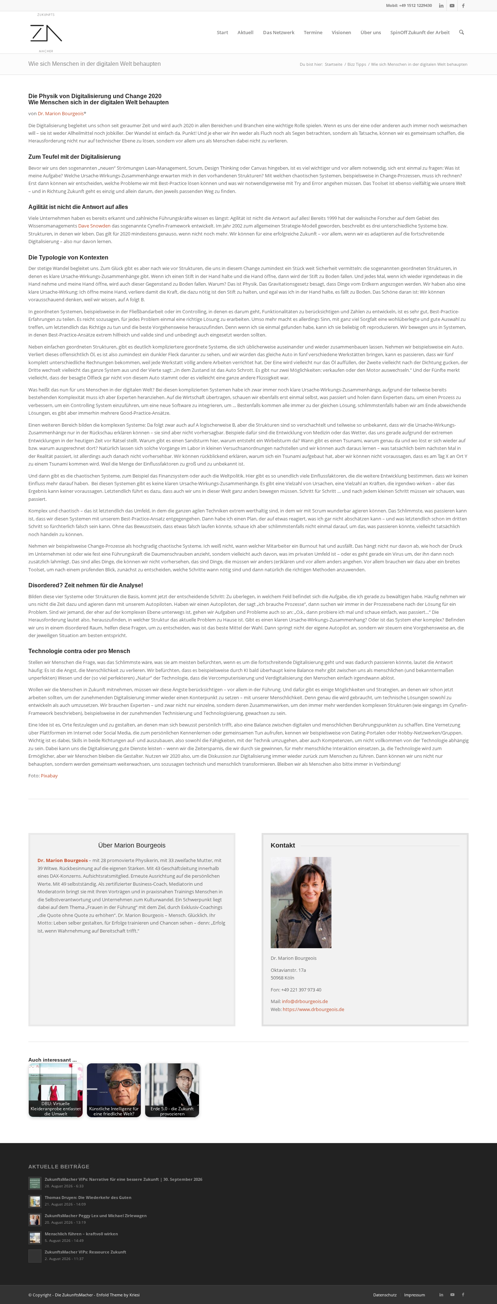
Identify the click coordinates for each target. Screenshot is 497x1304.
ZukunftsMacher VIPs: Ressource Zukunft (85, 1252)
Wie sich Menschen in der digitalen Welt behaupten (94, 64)
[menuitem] (222, 32)
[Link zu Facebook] (463, 5)
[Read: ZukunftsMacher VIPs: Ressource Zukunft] (34, 1256)
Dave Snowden (94, 225)
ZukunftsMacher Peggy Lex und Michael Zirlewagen (96, 1215)
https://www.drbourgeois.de (313, 1009)
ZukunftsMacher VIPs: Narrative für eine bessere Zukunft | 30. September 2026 (123, 1179)
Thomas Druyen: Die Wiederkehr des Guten (88, 1197)
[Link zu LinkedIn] (441, 5)
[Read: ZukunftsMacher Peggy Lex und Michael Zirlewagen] (34, 1219)
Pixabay (49, 775)
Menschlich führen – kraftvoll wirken (81, 1233)
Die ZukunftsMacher (74, 1294)
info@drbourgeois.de (305, 1001)
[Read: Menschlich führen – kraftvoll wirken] (34, 1237)
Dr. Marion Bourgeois (61, 113)
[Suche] (461, 32)
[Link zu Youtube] (452, 5)
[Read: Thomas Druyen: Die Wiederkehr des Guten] (34, 1201)
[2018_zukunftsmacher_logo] (46, 32)
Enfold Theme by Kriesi (118, 1294)
